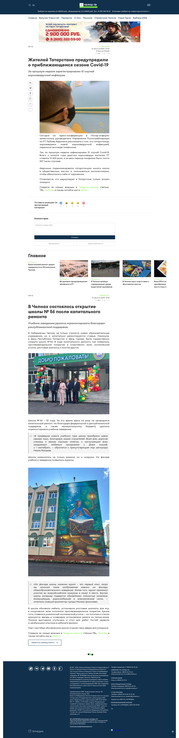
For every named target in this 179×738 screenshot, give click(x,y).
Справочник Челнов (105, 18)
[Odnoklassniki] (54, 668)
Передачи (66, 18)
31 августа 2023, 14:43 (100, 49)
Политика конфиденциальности (81, 726)
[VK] (36, 668)
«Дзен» (84, 190)
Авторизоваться (54, 243)
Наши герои (124, 18)
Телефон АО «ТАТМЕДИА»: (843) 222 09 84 (125, 705)
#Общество (104, 295)
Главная (32, 18)
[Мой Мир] (30, 103)
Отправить (74, 237)
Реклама (87, 18)
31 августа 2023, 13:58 (100, 298)
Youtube (49, 190)
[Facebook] (60, 668)
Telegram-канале (88, 187)
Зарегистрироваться (95, 243)
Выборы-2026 (140, 18)
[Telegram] (30, 88)
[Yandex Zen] (31, 668)
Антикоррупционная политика (121, 702)
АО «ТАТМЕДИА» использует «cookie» (82, 719)
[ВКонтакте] (30, 83)
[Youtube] (48, 668)
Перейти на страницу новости (42, 642)
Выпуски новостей (49, 18)
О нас (77, 18)
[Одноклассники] (30, 93)
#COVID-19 (105, 46)
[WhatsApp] (30, 98)
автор (30, 46)
